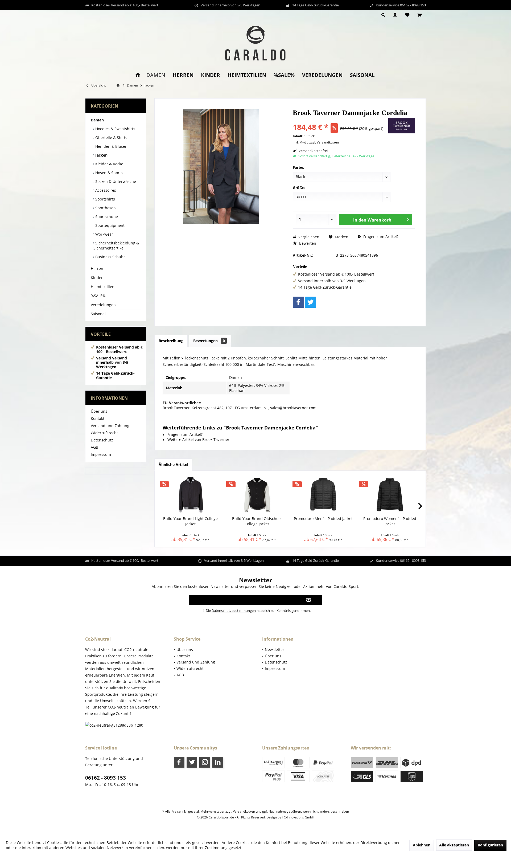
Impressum (101, 454)
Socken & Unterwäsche (115, 181)
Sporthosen (105, 207)
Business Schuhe (110, 256)
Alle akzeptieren (454, 844)
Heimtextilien (102, 286)
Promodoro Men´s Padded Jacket (323, 518)
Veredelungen (103, 304)
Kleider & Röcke (108, 163)
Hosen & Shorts (108, 172)
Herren (97, 268)
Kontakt (97, 418)
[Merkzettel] (407, 15)
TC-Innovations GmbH (298, 817)
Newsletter (274, 649)
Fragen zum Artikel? (380, 236)
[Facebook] (298, 302)
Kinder (97, 277)
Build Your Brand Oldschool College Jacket (257, 521)
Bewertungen (209, 340)
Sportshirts (104, 199)
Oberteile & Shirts (110, 137)
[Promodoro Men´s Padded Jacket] (323, 494)
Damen (97, 119)
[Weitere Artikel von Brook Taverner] (401, 125)
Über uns (99, 411)
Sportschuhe (106, 216)
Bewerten (307, 243)
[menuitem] (419, 15)
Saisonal (98, 313)
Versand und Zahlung (110, 425)
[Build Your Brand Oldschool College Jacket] (257, 494)
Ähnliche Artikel (173, 464)
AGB (94, 447)
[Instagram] (204, 762)
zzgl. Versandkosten (324, 142)
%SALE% (98, 295)
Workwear (103, 234)
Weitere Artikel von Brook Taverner (197, 439)
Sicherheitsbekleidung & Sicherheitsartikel (116, 245)
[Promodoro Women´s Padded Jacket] (390, 494)
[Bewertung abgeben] (340, 120)
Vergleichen (308, 236)
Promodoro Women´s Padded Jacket (389, 521)
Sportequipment (109, 225)
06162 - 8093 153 (105, 777)
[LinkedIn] (217, 762)
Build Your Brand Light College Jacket (190, 521)
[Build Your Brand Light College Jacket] (190, 494)
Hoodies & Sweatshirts (114, 128)
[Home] (138, 75)
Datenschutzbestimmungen (234, 610)
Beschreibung (171, 340)
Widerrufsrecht (104, 432)
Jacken (101, 155)
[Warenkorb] (419, 15)
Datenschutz (102, 440)
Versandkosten (244, 811)
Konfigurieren (490, 844)
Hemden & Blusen (110, 146)
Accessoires (105, 190)
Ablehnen (421, 844)
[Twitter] (310, 302)
